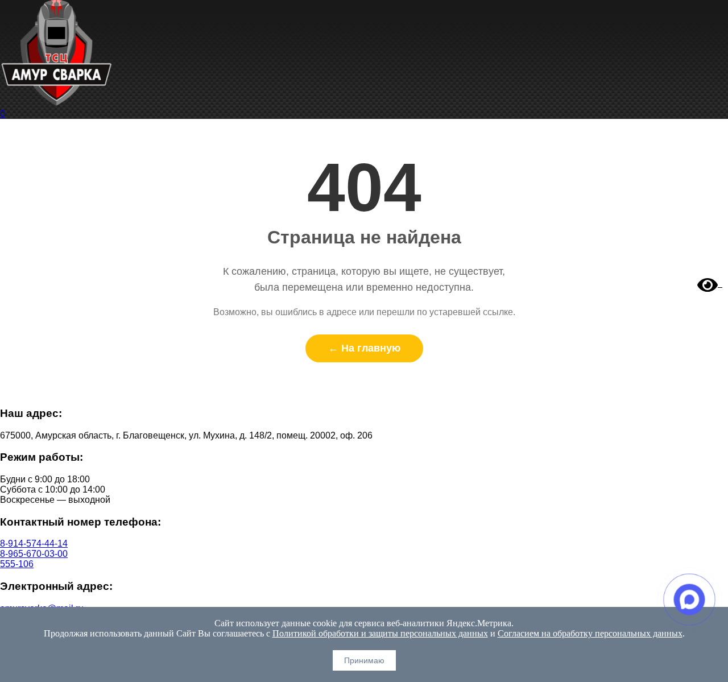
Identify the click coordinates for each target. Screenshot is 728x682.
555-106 (17, 564)
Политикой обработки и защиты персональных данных (380, 633)
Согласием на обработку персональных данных (590, 633)
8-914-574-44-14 (34, 543)
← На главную (364, 348)
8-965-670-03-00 (34, 554)
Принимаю (364, 660)
